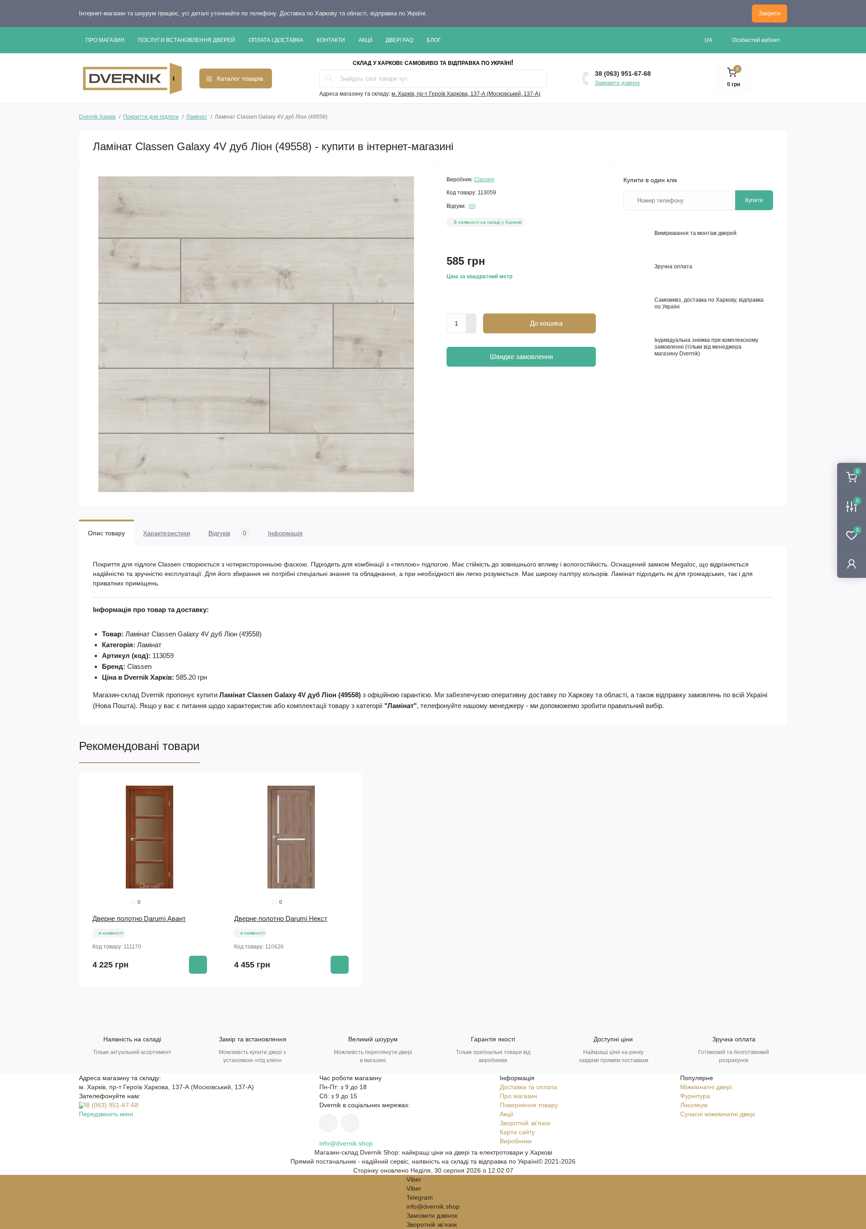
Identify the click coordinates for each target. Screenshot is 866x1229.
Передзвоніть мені (106, 1114)
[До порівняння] (763, 146)
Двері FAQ (399, 40)
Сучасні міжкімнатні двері (717, 1114)
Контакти (331, 40)
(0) (472, 206)
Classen (484, 179)
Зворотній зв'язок (525, 1123)
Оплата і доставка (276, 40)
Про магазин (105, 40)
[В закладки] (735, 146)
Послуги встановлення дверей (186, 40)
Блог (434, 40)
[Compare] (207, 820)
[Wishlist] (207, 803)
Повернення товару (529, 1105)
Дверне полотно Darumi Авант (139, 918)
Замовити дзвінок (617, 83)
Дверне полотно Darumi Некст (280, 918)
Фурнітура (695, 1096)
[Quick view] (207, 785)
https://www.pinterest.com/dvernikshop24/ (328, 1123)
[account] (851, 563)
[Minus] (471, 329)
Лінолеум (694, 1105)
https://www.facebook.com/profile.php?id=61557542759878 (350, 1123)
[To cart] (198, 965)
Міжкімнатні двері (706, 1087)
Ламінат (196, 117)
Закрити (769, 13)
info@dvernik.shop (346, 1143)
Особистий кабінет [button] (756, 40)
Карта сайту (517, 1132)
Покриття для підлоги (151, 117)
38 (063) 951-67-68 (623, 73)
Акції (365, 40)
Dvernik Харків (97, 116)
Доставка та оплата (528, 1087)
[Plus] (471, 318)
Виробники (516, 1141)
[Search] (329, 78)
